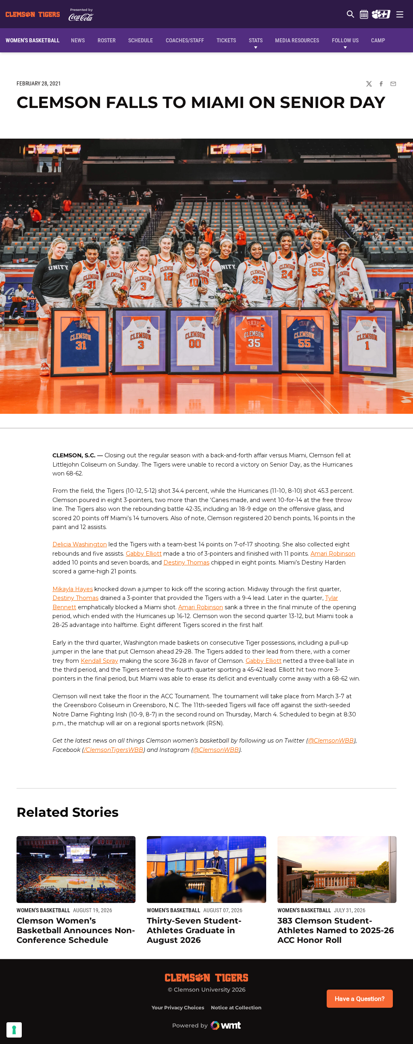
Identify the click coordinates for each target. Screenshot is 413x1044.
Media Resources (297, 40)
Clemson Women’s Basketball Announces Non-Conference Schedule (76, 930)
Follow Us (345, 40)
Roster (107, 40)
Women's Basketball (43, 910)
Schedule (363, 14)
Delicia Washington (79, 544)
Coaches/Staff (185, 40)
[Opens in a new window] (381, 14)
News (78, 40)
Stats (256, 40)
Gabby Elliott (144, 553)
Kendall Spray (99, 660)
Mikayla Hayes (72, 589)
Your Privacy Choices (178, 1008)
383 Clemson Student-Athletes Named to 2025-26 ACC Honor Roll (335, 930)
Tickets (226, 40)
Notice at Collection (236, 1008)
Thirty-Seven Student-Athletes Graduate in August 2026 (194, 930)
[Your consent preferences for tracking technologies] (14, 1030)
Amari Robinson (333, 553)
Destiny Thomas (186, 562)
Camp (378, 40)
